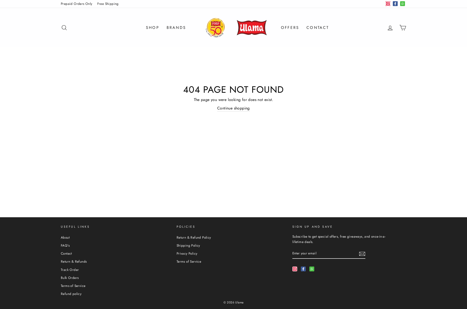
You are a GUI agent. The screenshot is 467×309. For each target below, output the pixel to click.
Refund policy (71, 293)
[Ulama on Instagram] (294, 268)
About (65, 237)
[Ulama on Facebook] (303, 268)
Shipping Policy (188, 245)
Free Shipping (108, 3)
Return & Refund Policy (194, 237)
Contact (317, 27)
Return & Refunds (74, 261)
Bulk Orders (70, 277)
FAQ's (65, 245)
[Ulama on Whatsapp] (311, 268)
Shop (152, 27)
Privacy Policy (187, 253)
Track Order (70, 269)
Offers (290, 27)
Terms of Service (73, 285)
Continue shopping (233, 108)
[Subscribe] (362, 253)
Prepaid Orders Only (76, 3)
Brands (176, 27)
